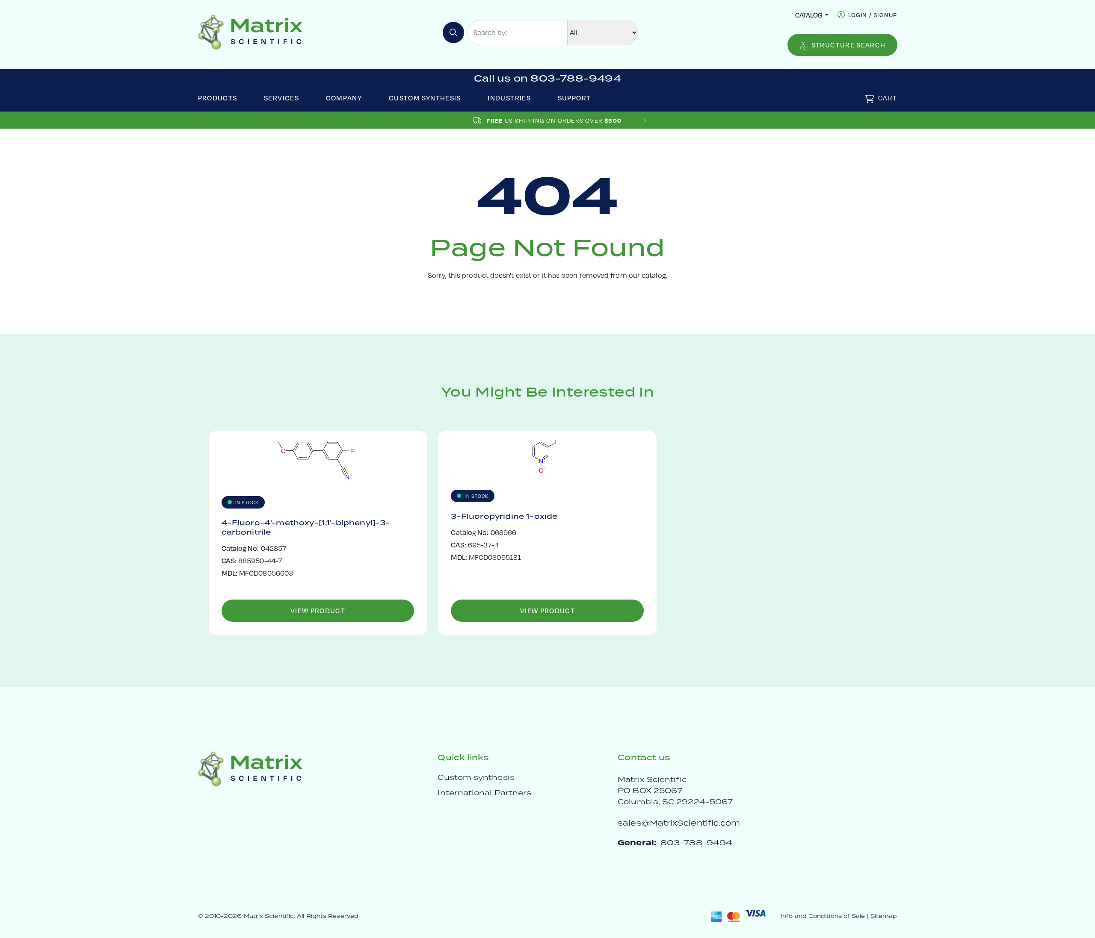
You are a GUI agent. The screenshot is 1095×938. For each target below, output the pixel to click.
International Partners (484, 792)
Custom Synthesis (425, 97)
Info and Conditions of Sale (823, 916)
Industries (509, 97)
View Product (317, 610)
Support (574, 97)
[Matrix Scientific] (250, 31)
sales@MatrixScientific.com (679, 823)
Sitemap (883, 916)
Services (281, 97)
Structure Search (848, 44)
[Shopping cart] (869, 99)
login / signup (872, 15)
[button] (644, 120)
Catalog (809, 14)
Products (217, 97)
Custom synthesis (476, 777)
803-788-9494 (696, 842)
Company (344, 97)
